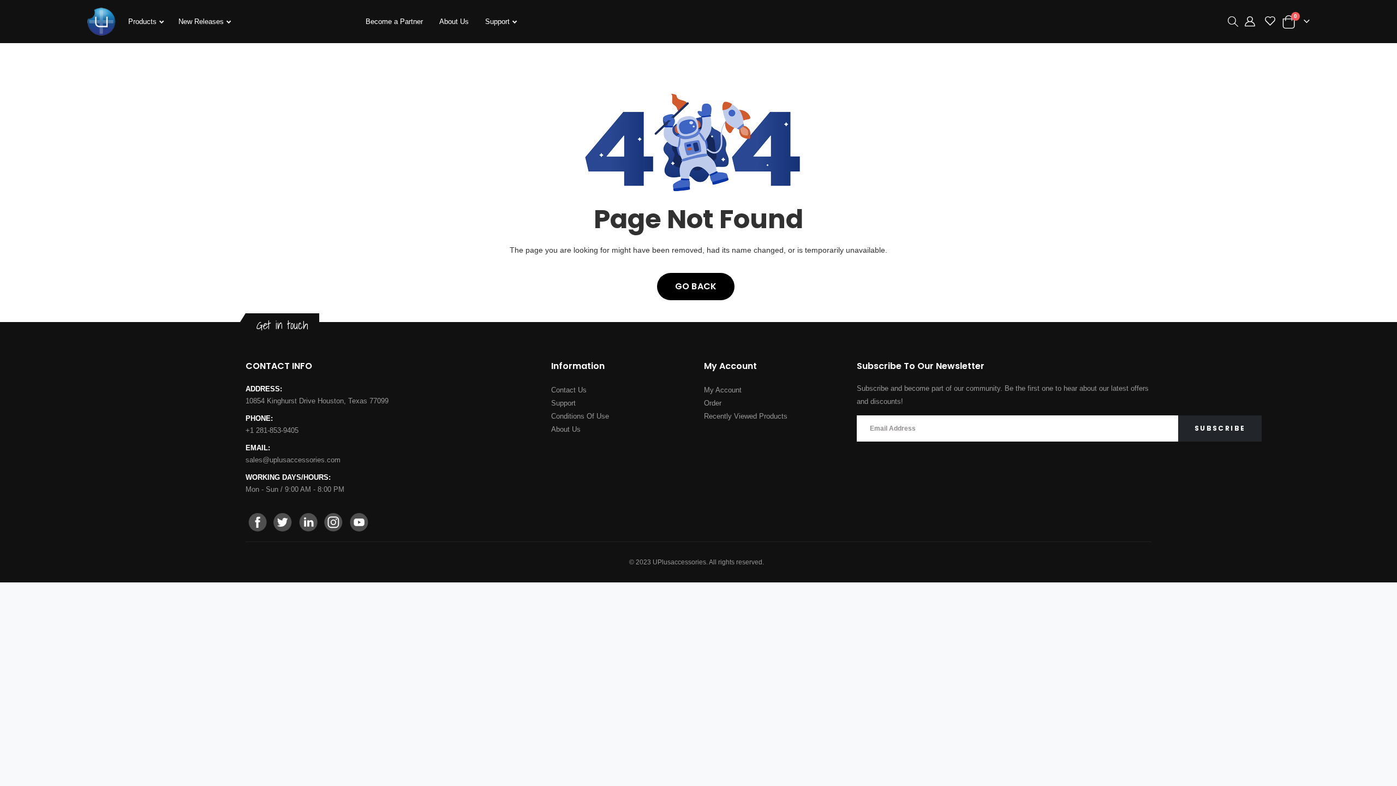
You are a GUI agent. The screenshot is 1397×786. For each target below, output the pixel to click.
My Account (723, 390)
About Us (454, 21)
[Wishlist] (1270, 21)
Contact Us (569, 390)
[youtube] (358, 523)
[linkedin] (308, 523)
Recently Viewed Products (745, 416)
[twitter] (283, 523)
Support (498, 21)
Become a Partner (394, 21)
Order (712, 403)
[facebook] (258, 523)
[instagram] (333, 523)
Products (143, 21)
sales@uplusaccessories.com (293, 460)
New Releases (202, 21)
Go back (696, 286)
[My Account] (1250, 21)
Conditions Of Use (580, 416)
